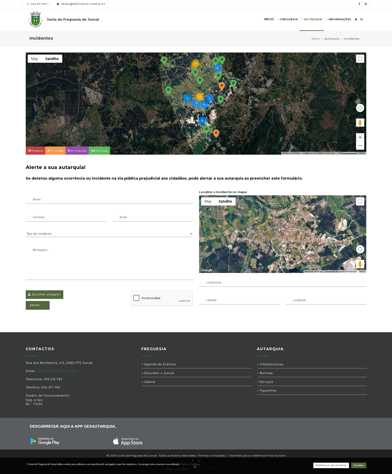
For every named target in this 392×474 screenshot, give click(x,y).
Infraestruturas (271, 364)
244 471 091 (38, 4)
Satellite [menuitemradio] (52, 59)
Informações (339, 19)
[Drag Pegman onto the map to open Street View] (360, 122)
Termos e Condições (211, 455)
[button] (216, 134)
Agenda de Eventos (159, 364)
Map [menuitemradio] (34, 59)
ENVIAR (34, 305)
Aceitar (359, 465)
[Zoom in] (360, 137)
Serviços (266, 382)
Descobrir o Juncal (158, 373)
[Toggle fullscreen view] (360, 59)
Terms (362, 153)
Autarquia (312, 19)
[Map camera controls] (360, 108)
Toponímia (267, 390)
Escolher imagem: (46, 294)
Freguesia (289, 19)
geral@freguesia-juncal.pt (82, 4)
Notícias (266, 373)
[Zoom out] (360, 146)
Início (316, 38)
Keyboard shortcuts (291, 153)
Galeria (149, 382)
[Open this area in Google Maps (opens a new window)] (207, 270)
